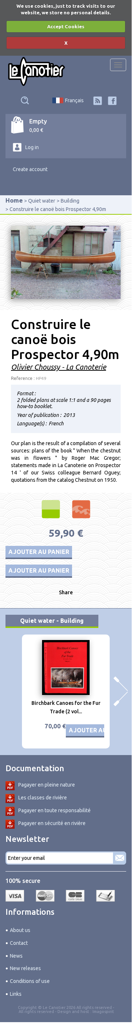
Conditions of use (30, 981)
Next (120, 691)
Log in (32, 147)
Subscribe (119, 858)
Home (14, 200)
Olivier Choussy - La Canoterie (58, 367)
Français (74, 100)
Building (70, 201)
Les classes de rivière (42, 797)
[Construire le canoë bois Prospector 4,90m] (66, 261)
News (16, 956)
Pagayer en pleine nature (46, 785)
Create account (30, 169)
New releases (25, 968)
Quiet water (41, 201)
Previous (11, 691)
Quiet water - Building (52, 620)
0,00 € (36, 130)
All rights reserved (36, 1011)
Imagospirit (103, 1011)
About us (20, 930)
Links (16, 994)
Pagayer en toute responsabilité (54, 810)
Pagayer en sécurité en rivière (52, 823)
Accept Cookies (65, 26)
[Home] (37, 71)
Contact (19, 943)
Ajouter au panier (38, 551)
